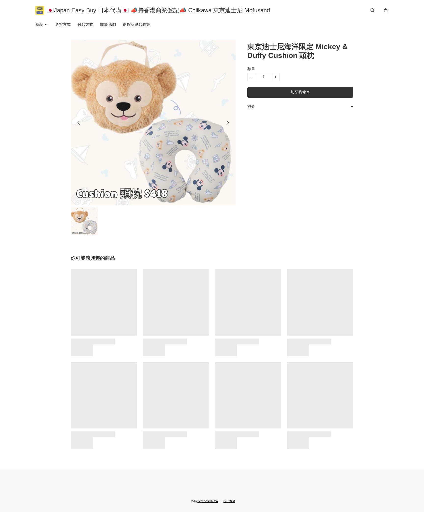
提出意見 (229, 501)
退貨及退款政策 (136, 24)
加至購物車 (300, 92)
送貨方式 (63, 24)
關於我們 (108, 24)
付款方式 (85, 24)
